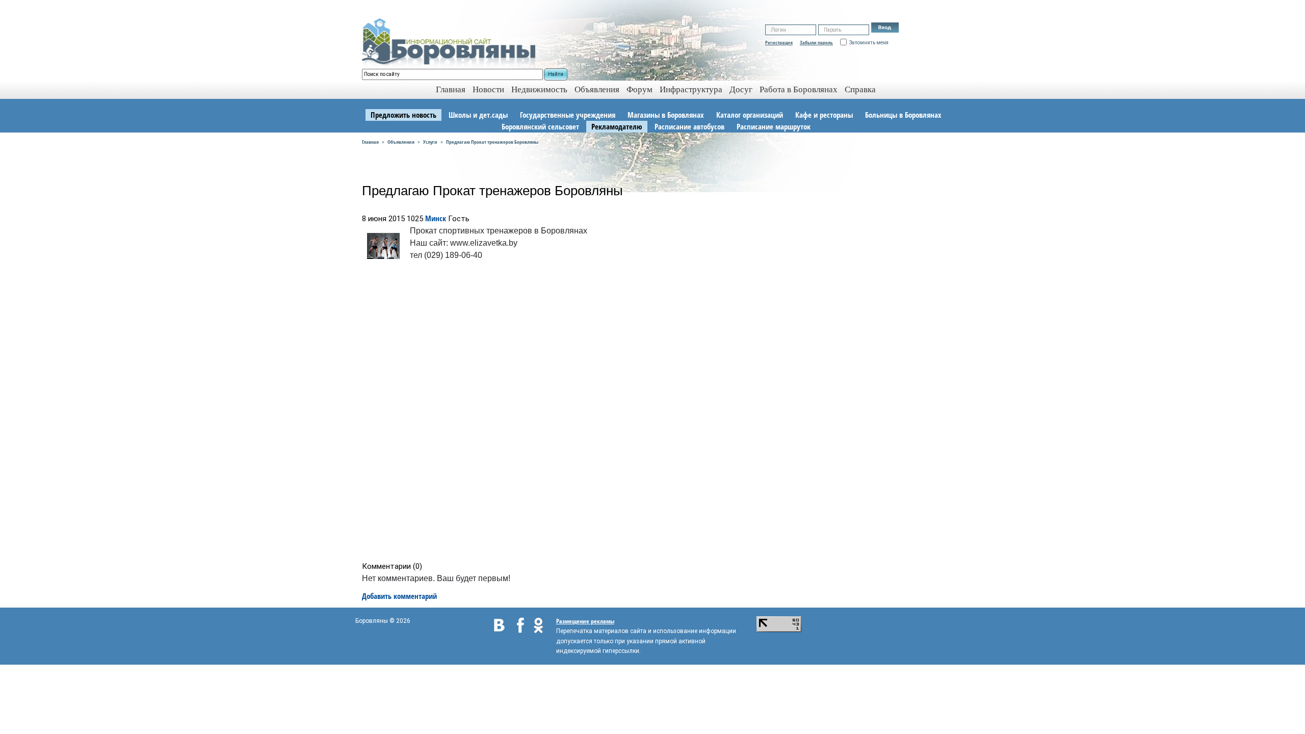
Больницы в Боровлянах (903, 115)
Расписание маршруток (774, 126)
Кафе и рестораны (824, 115)
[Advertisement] (656, 413)
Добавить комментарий (399, 596)
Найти (555, 74)
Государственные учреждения (567, 115)
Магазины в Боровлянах (666, 115)
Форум (639, 89)
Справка (860, 89)
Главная (370, 141)
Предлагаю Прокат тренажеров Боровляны (492, 141)
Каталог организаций (749, 115)
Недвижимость (539, 89)
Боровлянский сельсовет (540, 126)
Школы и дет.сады (478, 115)
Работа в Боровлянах (799, 89)
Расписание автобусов (689, 126)
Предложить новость (403, 115)
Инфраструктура (691, 89)
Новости (488, 89)
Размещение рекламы (585, 621)
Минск (435, 218)
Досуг (740, 89)
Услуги (430, 141)
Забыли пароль (816, 42)
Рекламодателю (616, 126)
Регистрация (779, 42)
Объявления (597, 89)
